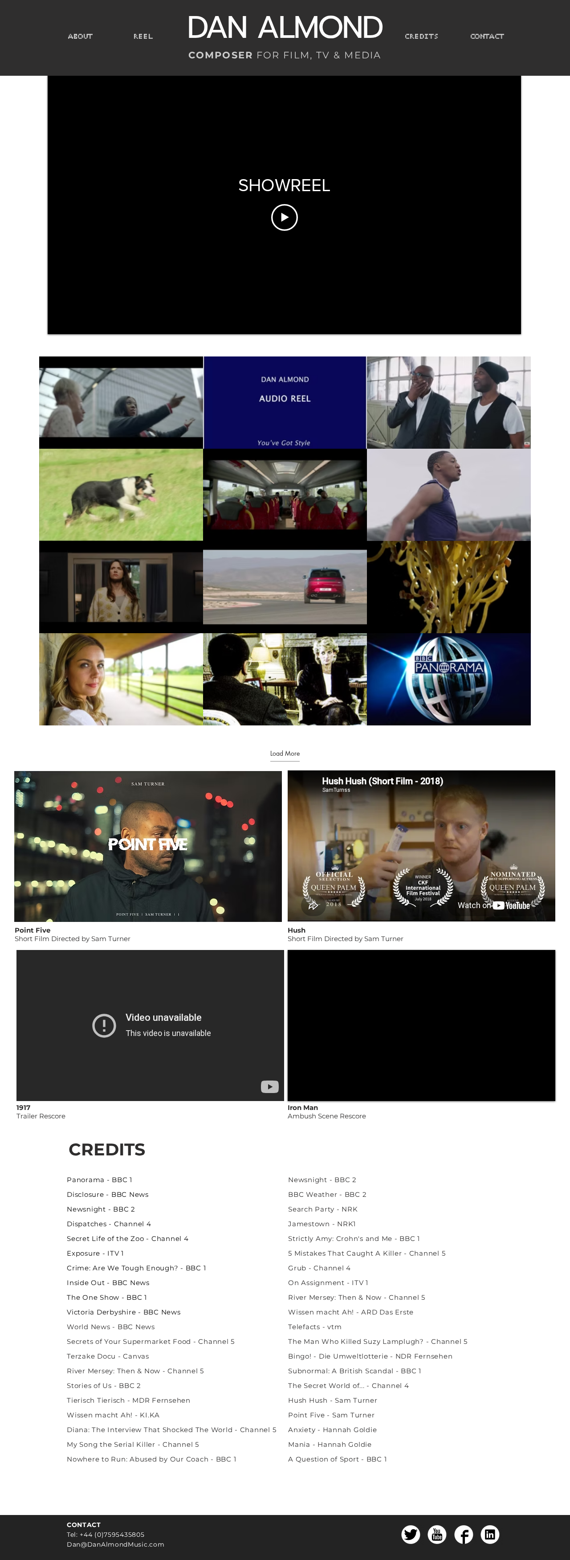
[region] (175, 869)
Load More (285, 753)
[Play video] (284, 217)
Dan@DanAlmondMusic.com (115, 1544)
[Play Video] (121, 403)
